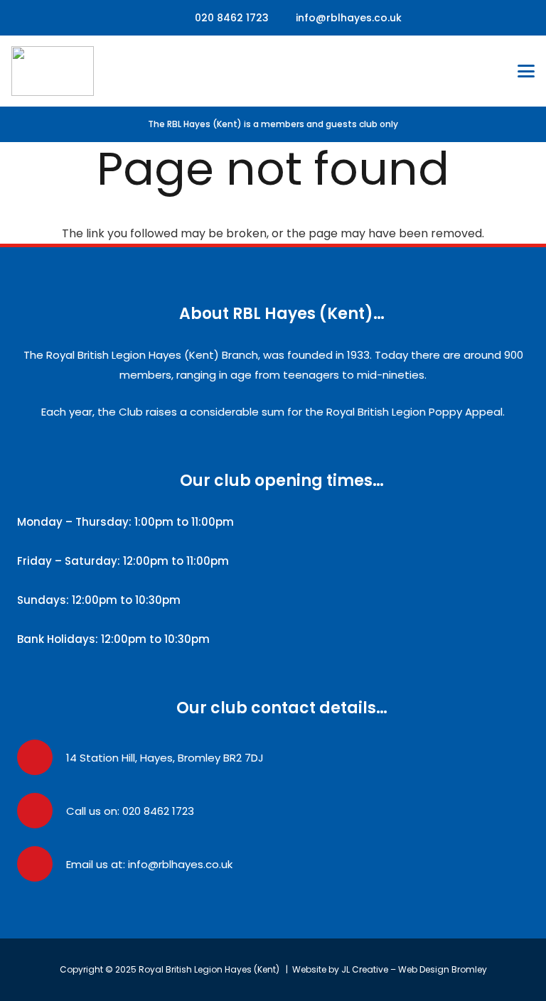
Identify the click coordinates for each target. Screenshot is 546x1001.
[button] (526, 71)
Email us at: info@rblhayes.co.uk (149, 864)
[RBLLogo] (52, 71)
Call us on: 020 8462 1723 (130, 810)
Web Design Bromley (442, 969)
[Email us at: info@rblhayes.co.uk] (41, 864)
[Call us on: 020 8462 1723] (41, 810)
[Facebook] (155, 17)
